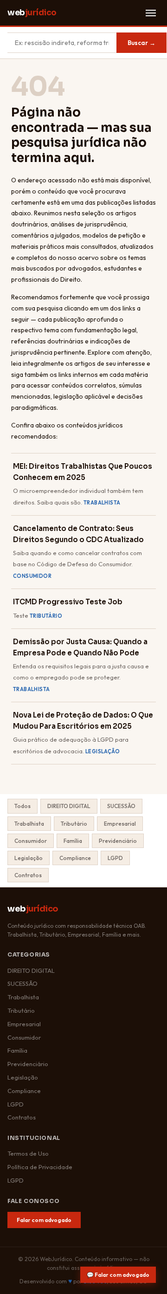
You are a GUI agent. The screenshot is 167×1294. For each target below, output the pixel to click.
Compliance (75, 857)
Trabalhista (29, 823)
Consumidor (30, 840)
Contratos (28, 875)
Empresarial (120, 823)
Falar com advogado (44, 1219)
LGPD (115, 857)
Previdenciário (118, 840)
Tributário (74, 823)
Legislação (28, 857)
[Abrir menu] (151, 13)
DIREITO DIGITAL (68, 805)
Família (73, 840)
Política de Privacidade (39, 1167)
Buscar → (141, 42)
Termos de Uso (28, 1153)
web (32, 13)
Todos (22, 805)
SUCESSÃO (121, 805)
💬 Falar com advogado (118, 1274)
